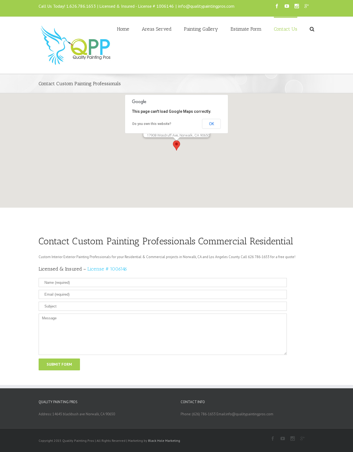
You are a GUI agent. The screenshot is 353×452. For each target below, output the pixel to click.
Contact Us (285, 29)
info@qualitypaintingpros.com (206, 6)
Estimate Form (246, 29)
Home (123, 29)
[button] (176, 145)
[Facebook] (277, 6)
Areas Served (157, 29)
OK (211, 124)
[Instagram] (297, 6)
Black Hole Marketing (164, 440)
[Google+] (306, 6)
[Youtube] (287, 6)
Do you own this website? (151, 124)
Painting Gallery (201, 29)
